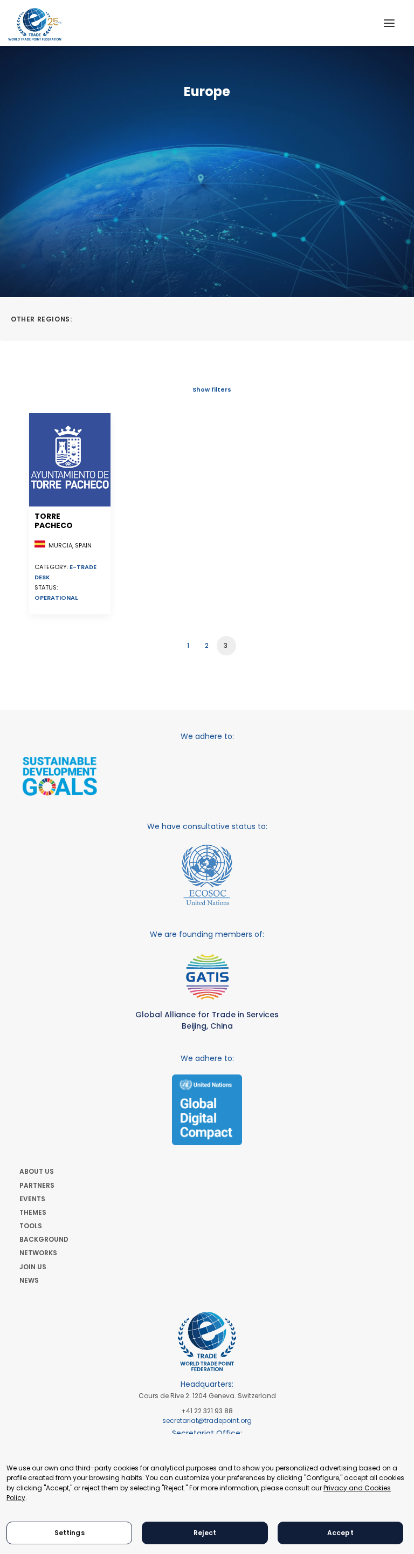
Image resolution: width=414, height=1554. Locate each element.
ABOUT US (36, 1171)
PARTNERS (36, 1185)
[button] (389, 23)
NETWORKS (38, 1252)
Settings (69, 1532)
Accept (340, 1532)
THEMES (32, 1212)
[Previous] (43, 641)
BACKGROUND (43, 1239)
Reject (205, 1532)
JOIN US (32, 1266)
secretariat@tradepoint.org (207, 1420)
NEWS (29, 1280)
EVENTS (32, 1198)
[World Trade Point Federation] (34, 24)
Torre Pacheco (53, 521)
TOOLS (30, 1225)
